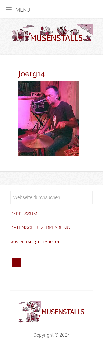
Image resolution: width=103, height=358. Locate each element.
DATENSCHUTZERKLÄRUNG (40, 227)
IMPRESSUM (24, 213)
